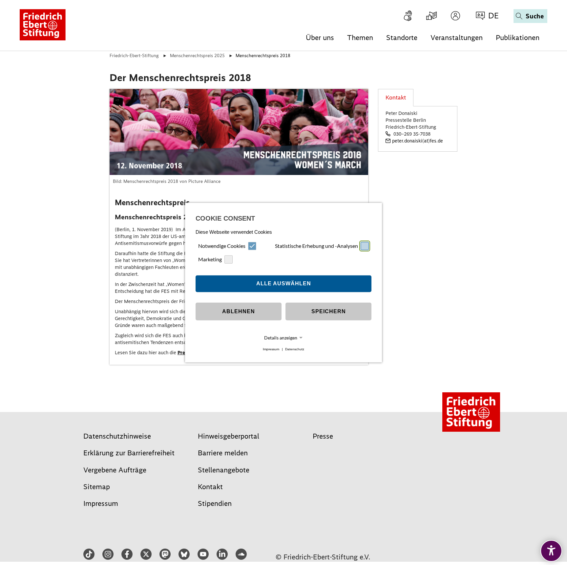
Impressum (271, 349)
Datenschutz (294, 349)
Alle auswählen (283, 283)
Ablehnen (238, 311)
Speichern (328, 311)
